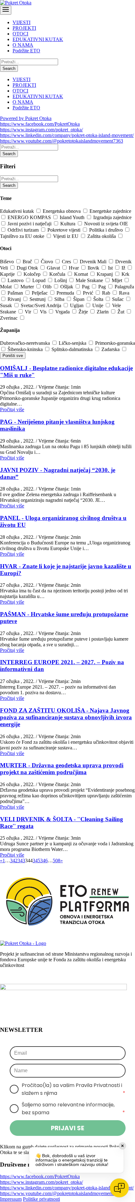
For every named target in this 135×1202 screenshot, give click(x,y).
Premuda (66, 293)
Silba (60, 299)
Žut (121, 311)
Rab (106, 293)
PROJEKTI (24, 28)
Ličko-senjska (73, 343)
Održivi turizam (24, 230)
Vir (28, 311)
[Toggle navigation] (5, 10)
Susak (6, 305)
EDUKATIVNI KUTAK (38, 39)
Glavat (54, 267)
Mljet (117, 280)
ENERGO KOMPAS (30, 217)
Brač (28, 261)
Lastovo (16, 280)
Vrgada (63, 311)
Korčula (58, 274)
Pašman (16, 293)
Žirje (83, 311)
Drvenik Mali (94, 261)
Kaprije (8, 274)
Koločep (33, 274)
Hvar (74, 267)
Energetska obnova (62, 211)
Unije (98, 305)
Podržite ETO (26, 50)
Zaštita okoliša (102, 236)
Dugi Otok (28, 267)
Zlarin (103, 311)
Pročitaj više (12, 409)
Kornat (81, 274)
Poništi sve (13, 355)
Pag (86, 286)
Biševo (7, 261)
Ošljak (67, 286)
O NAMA (23, 45)
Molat (6, 286)
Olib (48, 286)
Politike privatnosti (41, 1199)
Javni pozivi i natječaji (30, 223)
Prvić (88, 293)
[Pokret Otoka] (15, 2)
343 (21, 860)
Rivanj (15, 299)
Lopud (39, 280)
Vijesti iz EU (66, 236)
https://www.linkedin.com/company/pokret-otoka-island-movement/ (67, 135)
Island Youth (73, 217)
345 (36, 860)
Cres (67, 261)
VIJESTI (21, 22)
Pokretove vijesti (64, 230)
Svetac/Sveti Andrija (41, 305)
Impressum (11, 1199)
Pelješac (40, 293)
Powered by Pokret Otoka (25, 118)
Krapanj (105, 274)
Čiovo (47, 261)
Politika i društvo (106, 230)
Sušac (118, 299)
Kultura (68, 223)
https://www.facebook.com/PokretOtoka (40, 124)
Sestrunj (38, 299)
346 (44, 860)
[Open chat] (119, 1187)
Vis (44, 311)
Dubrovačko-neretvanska (25, 343)
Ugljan (77, 305)
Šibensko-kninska (26, 349)
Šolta (99, 299)
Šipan (79, 299)
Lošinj (61, 280)
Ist (111, 267)
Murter (27, 286)
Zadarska (111, 349)
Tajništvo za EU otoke (23, 236)
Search (9, 68)
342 (14, 860)
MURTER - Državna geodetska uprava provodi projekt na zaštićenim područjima (61, 768)
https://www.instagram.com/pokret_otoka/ (41, 129)
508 (56, 860)
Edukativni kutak (17, 211)
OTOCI (20, 33)
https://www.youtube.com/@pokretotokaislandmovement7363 (61, 141)
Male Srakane (90, 280)
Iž (124, 267)
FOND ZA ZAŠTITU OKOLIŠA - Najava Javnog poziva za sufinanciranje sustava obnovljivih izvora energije (66, 717)
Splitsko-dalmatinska (72, 349)
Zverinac (9, 318)
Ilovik (94, 267)
